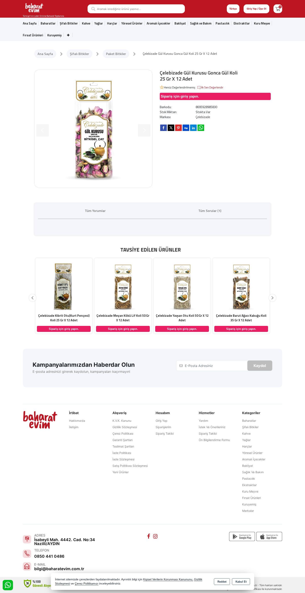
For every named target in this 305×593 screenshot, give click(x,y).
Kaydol (260, 365)
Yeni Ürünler (120, 472)
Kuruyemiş (54, 35)
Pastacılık (222, 23)
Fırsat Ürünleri (33, 35)
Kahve (86, 23)
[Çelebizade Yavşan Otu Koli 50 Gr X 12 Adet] (182, 286)
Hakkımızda (77, 420)
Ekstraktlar (242, 23)
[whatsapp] (201, 128)
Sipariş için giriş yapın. (180, 96)
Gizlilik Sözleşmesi (124, 427)
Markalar (248, 510)
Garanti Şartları (122, 440)
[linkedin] (193, 127)
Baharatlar (249, 420)
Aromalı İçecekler (158, 23)
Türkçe (233, 8)
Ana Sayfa (30, 23)
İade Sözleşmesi (123, 459)
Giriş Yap (161, 420)
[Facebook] (149, 536)
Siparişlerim (163, 427)
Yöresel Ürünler (252, 453)
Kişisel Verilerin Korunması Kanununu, (168, 579)
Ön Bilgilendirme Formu (214, 440)
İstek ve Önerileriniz (212, 427)
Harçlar (112, 23)
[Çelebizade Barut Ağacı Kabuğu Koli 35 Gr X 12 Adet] (241, 286)
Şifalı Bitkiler (250, 427)
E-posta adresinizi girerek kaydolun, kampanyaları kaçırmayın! (81, 371)
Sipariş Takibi (165, 433)
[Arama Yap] (92, 8)
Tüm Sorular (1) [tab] (209, 210)
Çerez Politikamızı (86, 583)
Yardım (203, 420)
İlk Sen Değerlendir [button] (212, 87)
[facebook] (163, 127)
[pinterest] (178, 127)
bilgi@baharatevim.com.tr (59, 568)
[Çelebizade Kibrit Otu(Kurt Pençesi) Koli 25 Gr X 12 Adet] (64, 286)
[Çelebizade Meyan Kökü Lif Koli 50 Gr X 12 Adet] (123, 286)
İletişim (73, 427)
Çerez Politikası (122, 433)
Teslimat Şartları (123, 446)
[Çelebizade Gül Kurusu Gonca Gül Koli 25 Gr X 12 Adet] (93, 129)
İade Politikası (121, 453)
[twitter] (171, 128)
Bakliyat (180, 23)
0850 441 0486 (49, 556)
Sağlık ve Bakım (253, 472)
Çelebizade (203, 117)
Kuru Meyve (262, 23)
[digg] (186, 127)
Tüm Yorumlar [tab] (95, 210)
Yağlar (246, 440)
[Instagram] (155, 536)
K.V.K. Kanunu (121, 420)
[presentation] (32, 297)
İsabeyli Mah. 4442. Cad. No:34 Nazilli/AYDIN (64, 541)
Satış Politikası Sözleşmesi (130, 465)
